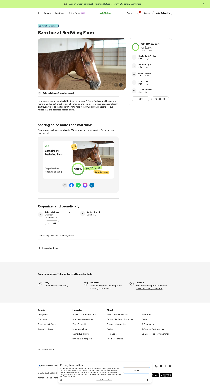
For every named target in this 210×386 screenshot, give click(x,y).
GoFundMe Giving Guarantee (149, 288)
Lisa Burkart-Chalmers (148, 56)
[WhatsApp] (78, 185)
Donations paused (49, 26)
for (58, 93)
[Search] (39, 13)
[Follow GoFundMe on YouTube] (160, 366)
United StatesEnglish (50, 366)
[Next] (121, 85)
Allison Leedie (144, 73)
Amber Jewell (93, 212)
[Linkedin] (91, 185)
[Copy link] (64, 185)
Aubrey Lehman (52, 212)
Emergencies (68, 235)
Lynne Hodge (144, 64)
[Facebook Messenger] (85, 185)
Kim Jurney (143, 81)
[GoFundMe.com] (105, 13)
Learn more (136, 4)
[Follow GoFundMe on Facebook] (156, 366)
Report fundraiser (50, 248)
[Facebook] (71, 185)
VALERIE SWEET (145, 89)
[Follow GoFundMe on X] (165, 366)
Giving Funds (76, 13)
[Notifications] (138, 13)
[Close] (203, 4)
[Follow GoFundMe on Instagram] (170, 366)
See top (161, 99)
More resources (45, 349)
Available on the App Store (166, 375)
